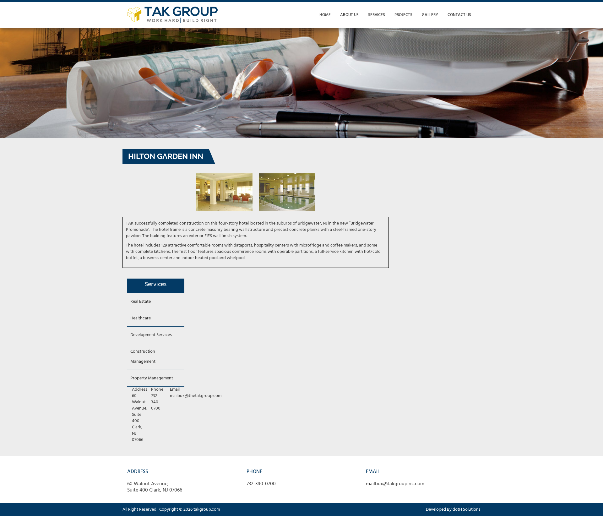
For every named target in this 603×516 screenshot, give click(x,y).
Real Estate (140, 301)
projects (403, 15)
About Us (349, 15)
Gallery (430, 15)
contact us (459, 15)
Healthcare (140, 318)
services (376, 15)
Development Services (151, 335)
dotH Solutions (467, 509)
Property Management (151, 378)
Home (325, 15)
